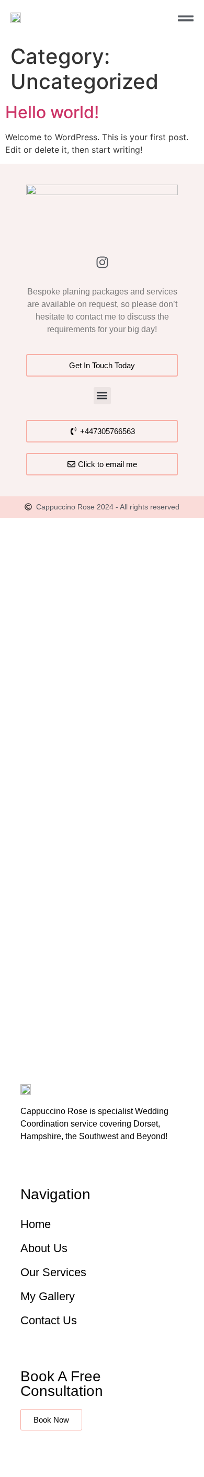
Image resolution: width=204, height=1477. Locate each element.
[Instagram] (102, 262)
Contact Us (48, 1320)
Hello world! (52, 112)
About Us (43, 1248)
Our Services (53, 1272)
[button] (102, 395)
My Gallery (47, 1296)
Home (35, 1224)
